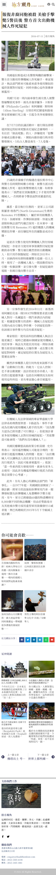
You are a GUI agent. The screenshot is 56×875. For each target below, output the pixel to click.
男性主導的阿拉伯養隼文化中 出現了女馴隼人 (35, 617)
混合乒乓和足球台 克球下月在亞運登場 (13, 723)
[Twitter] (8, 836)
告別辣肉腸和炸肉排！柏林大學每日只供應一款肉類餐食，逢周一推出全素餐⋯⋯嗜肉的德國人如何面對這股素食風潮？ (11, 574)
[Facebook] (48, 4)
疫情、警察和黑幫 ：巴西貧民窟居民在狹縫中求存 (35, 566)
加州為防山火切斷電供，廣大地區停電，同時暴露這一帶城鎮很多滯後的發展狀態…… (11, 621)
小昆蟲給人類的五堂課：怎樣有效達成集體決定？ (41, 681)
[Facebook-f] (2, 836)
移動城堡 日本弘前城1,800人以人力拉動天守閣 (14, 681)
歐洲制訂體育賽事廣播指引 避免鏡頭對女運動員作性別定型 (41, 724)
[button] (4, 4)
